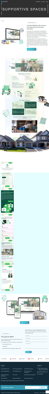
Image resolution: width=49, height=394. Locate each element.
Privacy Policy (36, 392)
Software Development (16, 378)
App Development (4, 378)
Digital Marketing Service (5, 368)
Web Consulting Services (28, 378)
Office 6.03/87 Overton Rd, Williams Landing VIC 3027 (11, 348)
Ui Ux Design (15, 374)
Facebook (1, 13)
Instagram (1, 8)
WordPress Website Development (18, 380)
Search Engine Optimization (17, 368)
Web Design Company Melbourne (6, 380)
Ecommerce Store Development (29, 374)
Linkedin (1, 4)
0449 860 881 (38, 1)
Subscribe (43, 387)
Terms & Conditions (43, 392)
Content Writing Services (17, 371)
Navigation (43, 1)
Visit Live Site (31, 49)
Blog (47, 392)
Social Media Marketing (5, 371)
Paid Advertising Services (28, 368)
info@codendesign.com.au (47, 8)
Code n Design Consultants (9, 392)
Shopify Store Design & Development (5, 375)
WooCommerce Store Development (28, 372)
